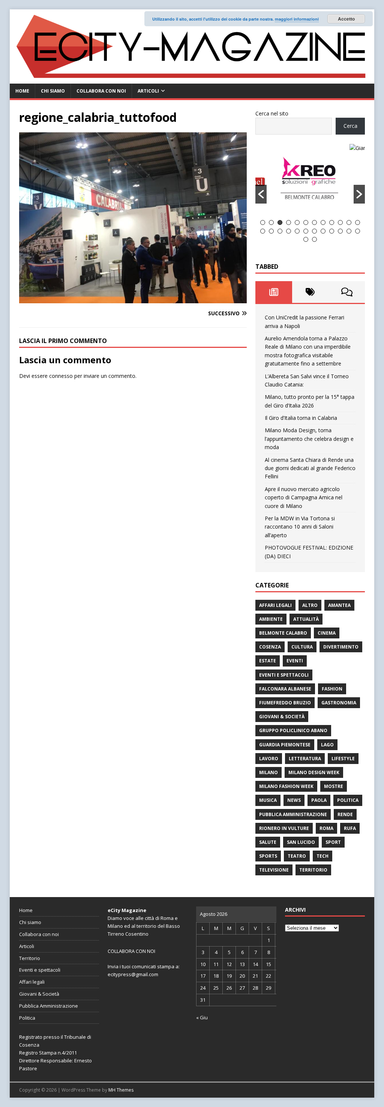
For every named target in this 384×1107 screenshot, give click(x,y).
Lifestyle (343, 758)
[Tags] (310, 292)
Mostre (333, 786)
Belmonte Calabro (283, 633)
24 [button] (357, 231)
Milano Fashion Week (286, 786)
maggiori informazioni (297, 19)
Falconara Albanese (285, 689)
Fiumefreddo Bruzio (285, 703)
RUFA (350, 828)
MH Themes (121, 1090)
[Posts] (273, 292)
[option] (310, 148)
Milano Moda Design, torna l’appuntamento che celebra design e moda (309, 439)
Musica (268, 800)
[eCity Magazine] (192, 78)
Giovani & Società (281, 716)
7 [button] (314, 222)
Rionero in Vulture (284, 828)
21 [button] (331, 231)
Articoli (148, 91)
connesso (61, 375)
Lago (327, 744)
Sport (333, 842)
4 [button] (288, 222)
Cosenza (270, 647)
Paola (319, 800)
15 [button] (280, 231)
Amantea (339, 605)
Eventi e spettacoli (284, 675)
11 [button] (348, 222)
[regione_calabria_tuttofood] (133, 299)
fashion (332, 689)
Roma (326, 828)
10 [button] (340, 222)
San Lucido (301, 842)
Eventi (294, 661)
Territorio (313, 870)
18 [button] (305, 231)
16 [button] (288, 231)
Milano (268, 772)
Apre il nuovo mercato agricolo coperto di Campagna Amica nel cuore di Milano (303, 497)
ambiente (271, 619)
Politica (347, 800)
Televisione (274, 870)
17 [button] (297, 231)
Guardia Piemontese (284, 744)
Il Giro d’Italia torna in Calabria (301, 417)
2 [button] (271, 222)
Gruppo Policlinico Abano (293, 730)
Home (22, 91)
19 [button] (314, 231)
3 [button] (280, 222)
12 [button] (357, 222)
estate (267, 661)
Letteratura (305, 758)
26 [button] (314, 239)
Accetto (346, 18)
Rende (345, 814)
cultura (302, 647)
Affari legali (275, 605)
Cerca (350, 125)
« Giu (202, 1017)
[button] (261, 194)
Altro (310, 605)
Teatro (297, 856)
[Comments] (346, 292)
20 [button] (323, 231)
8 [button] (323, 222)
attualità (306, 619)
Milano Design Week (313, 772)
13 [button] (262, 231)
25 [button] (305, 239)
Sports (268, 856)
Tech (322, 856)
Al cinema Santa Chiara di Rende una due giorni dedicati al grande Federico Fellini (310, 468)
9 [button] (331, 222)
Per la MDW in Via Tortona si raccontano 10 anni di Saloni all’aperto (300, 527)
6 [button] (305, 222)
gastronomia (338, 703)
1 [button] (262, 222)
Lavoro (268, 758)
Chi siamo (53, 91)
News (294, 800)
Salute (267, 842)
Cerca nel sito (271, 113)
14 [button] (271, 231)
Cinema (327, 633)
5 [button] (297, 222)
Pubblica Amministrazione (293, 814)
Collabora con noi (101, 91)
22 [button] (340, 231)
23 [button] (348, 231)
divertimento (340, 647)
